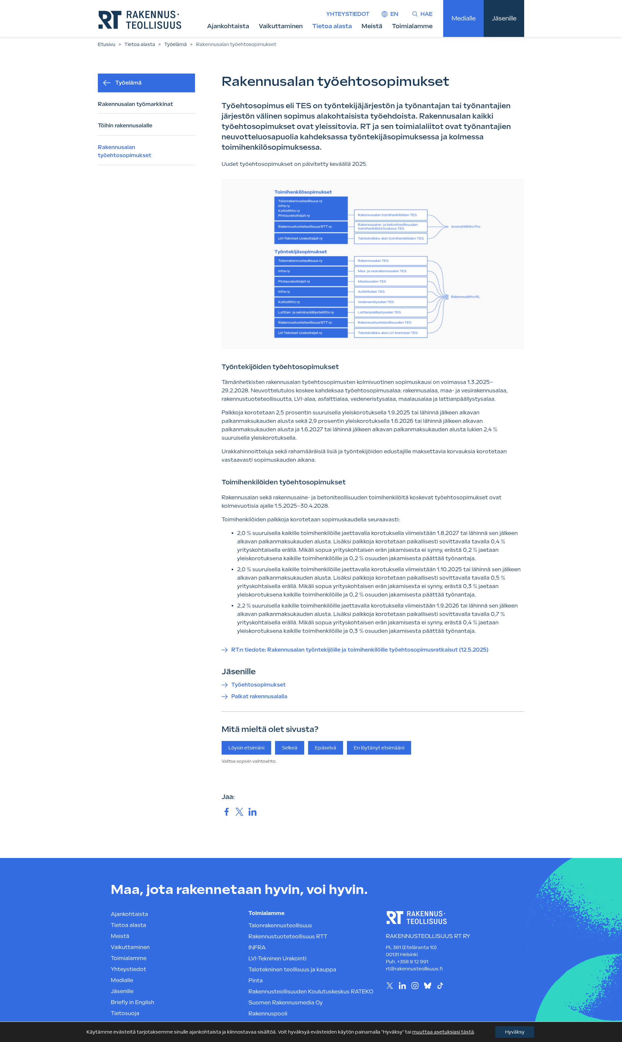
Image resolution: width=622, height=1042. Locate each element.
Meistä (372, 26)
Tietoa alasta (332, 26)
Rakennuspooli (267, 1014)
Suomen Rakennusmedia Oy (285, 1003)
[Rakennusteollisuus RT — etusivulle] (140, 20)
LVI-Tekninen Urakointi (277, 958)
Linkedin (402, 986)
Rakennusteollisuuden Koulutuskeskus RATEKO (310, 992)
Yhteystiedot (347, 14)
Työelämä (175, 44)
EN (394, 14)
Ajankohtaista (228, 26)
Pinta (255, 981)
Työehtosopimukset (258, 685)
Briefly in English (132, 1002)
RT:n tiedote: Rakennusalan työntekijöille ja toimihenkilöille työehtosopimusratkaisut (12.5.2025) (360, 650)
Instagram (415, 986)
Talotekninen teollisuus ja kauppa (292, 970)
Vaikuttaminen (281, 26)
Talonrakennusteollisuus (280, 925)
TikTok (440, 986)
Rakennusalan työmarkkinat (135, 104)
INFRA (257, 947)
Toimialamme (412, 26)
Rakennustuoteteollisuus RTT (287, 936)
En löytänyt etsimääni (379, 747)
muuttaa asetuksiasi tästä (443, 1032)
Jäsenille (504, 18)
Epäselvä (325, 747)
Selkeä (289, 747)
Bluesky (427, 986)
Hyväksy (514, 1032)
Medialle (464, 18)
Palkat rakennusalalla (259, 696)
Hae (426, 14)
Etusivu (106, 44)
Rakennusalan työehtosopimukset (124, 151)
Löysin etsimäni (246, 747)
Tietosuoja (125, 1013)
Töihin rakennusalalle (125, 125)
